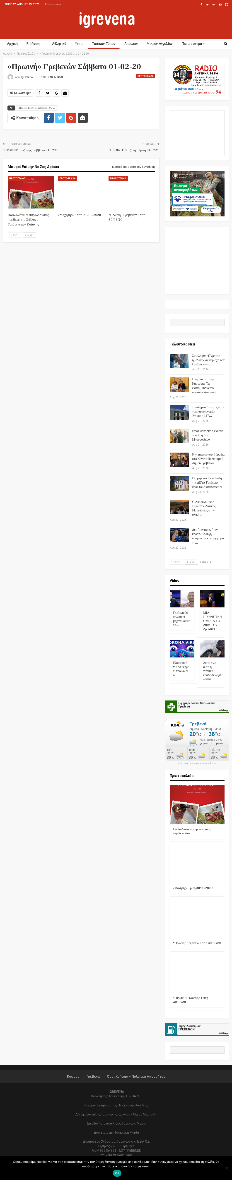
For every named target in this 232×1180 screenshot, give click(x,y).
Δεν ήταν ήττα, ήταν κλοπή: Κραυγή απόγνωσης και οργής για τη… (208, 536)
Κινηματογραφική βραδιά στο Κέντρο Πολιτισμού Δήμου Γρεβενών (208, 459)
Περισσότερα (191, 44)
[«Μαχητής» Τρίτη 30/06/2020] (81, 192)
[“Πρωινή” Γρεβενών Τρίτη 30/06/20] (132, 192)
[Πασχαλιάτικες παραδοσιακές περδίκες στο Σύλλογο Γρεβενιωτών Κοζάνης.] (31, 192)
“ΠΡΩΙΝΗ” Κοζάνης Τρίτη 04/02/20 (134, 150)
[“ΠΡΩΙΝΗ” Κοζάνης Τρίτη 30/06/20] (197, 973)
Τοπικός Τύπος (104, 44)
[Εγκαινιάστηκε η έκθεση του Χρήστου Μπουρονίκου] (179, 436)
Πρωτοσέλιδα (146, 76)
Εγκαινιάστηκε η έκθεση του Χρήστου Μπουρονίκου (207, 435)
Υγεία (79, 44)
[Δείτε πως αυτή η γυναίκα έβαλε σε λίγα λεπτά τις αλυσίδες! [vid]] (212, 648)
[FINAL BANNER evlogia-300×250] (197, 193)
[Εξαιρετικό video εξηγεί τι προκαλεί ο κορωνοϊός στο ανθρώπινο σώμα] (182, 648)
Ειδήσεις (33, 44)
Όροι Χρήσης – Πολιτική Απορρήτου (136, 1076)
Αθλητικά (59, 44)
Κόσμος (73, 1076)
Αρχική (12, 44)
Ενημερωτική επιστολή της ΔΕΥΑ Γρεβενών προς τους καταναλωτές (207, 482)
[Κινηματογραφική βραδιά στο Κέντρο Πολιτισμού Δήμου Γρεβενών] (179, 460)
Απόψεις (131, 44)
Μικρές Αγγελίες (160, 44)
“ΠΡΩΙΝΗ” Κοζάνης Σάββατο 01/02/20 (30, 150)
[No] (226, 1168)
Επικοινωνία (53, 4)
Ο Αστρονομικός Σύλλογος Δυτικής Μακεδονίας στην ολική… (204, 508)
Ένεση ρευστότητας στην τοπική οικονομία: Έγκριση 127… (208, 411)
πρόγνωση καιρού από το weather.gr (197, 763)
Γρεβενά (93, 1076)
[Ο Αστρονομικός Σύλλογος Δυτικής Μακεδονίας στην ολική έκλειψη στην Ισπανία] (179, 507)
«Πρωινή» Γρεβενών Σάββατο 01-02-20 (37, 107)
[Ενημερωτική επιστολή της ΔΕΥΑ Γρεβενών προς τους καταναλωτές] (179, 483)
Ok (117, 1173)
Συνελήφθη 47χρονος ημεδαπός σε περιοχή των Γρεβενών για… (208, 360)
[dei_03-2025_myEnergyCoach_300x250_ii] (197, 132)
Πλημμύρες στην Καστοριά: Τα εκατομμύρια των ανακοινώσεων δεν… (205, 385)
